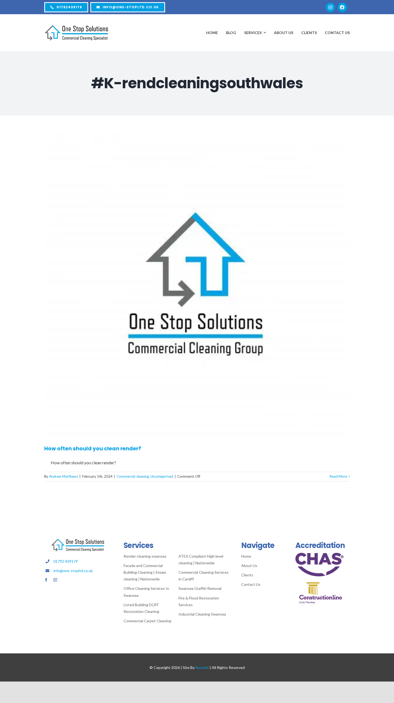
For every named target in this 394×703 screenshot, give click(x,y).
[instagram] (55, 580)
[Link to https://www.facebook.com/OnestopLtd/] (342, 7)
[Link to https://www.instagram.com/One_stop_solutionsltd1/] (330, 7)
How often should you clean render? (92, 448)
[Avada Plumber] (76, 27)
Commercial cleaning (133, 476)
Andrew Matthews (63, 476)
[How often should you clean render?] (197, 284)
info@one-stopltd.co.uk (73, 570)
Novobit (202, 667)
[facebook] (46, 580)
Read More (338, 476)
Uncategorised (161, 476)
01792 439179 (65, 561)
